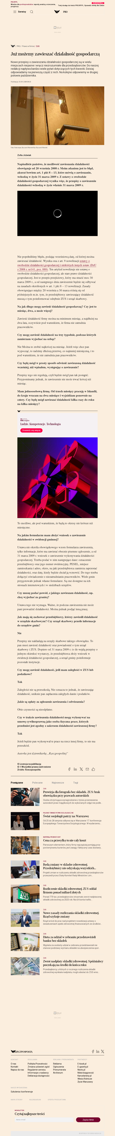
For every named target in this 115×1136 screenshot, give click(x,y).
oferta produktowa (57, 1100)
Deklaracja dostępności (38, 1076)
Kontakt (14, 1067)
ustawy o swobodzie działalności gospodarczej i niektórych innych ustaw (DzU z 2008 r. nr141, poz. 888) (56, 265)
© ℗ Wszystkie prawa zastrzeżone (34, 767)
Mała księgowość (86, 1073)
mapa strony (16, 1100)
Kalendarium (35, 1100)
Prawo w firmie (28, 46)
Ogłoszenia (58, 1067)
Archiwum (58, 1073)
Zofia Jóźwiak (24, 155)
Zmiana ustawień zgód (38, 1067)
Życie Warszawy (85, 1082)
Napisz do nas (17, 1070)
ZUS (38, 46)
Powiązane (17, 782)
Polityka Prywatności (37, 1064)
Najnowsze (58, 782)
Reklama (57, 1064)
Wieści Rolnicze (85, 1079)
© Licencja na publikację (29, 764)
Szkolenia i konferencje (22, 1091)
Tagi (75, 782)
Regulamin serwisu (37, 1070)
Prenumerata (59, 1070)
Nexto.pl (81, 1070)
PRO (65, 11)
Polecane (37, 782)
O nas (13, 1064)
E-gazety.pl (83, 1067)
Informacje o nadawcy (38, 1073)
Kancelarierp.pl (84, 1076)
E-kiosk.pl (82, 1064)
